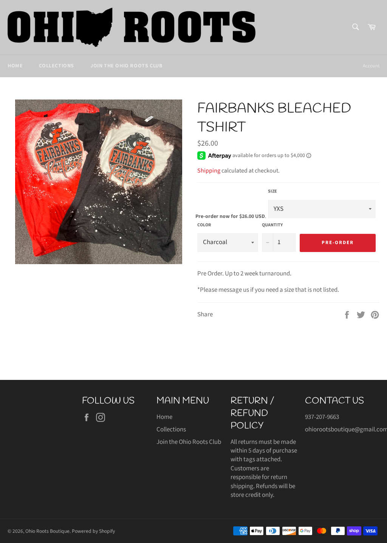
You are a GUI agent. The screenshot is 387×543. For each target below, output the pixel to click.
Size (272, 191)
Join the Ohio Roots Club (126, 66)
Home (15, 66)
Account (371, 65)
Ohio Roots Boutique (47, 531)
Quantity (272, 225)
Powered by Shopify (93, 531)
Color (204, 225)
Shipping (208, 170)
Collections (56, 66)
